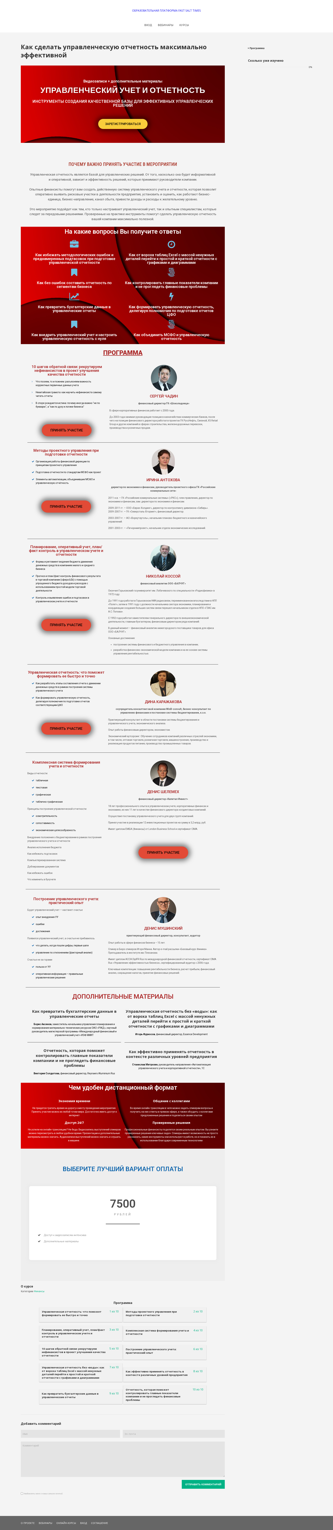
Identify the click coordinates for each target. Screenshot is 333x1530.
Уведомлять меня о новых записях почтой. (43, 1493)
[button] (123, 124)
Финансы (39, 1291)
